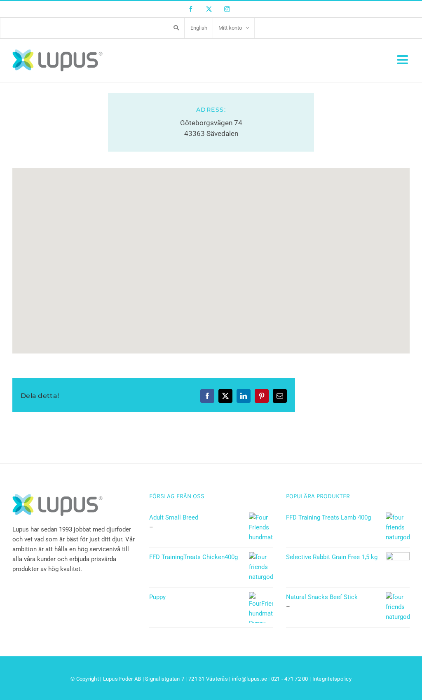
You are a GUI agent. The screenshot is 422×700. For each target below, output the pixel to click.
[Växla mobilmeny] (403, 60)
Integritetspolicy (332, 679)
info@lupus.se (249, 679)
